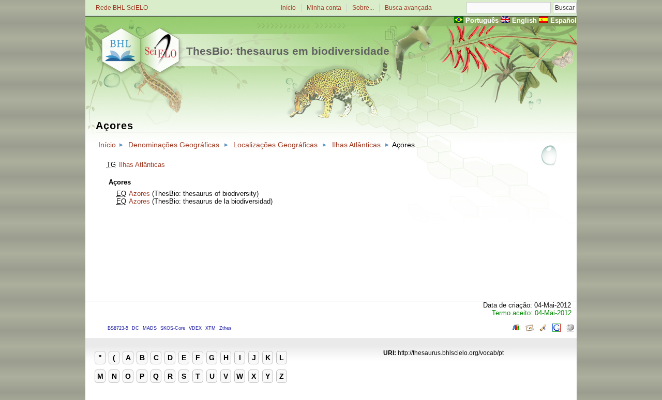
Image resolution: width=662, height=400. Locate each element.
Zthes (225, 328)
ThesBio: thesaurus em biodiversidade (287, 51)
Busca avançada (408, 7)
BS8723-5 (118, 328)
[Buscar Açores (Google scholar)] (543, 329)
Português (482, 20)
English (524, 20)
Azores (139, 193)
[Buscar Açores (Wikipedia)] (570, 329)
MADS (150, 328)
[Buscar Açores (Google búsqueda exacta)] (556, 329)
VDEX (195, 328)
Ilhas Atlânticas (356, 145)
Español (563, 20)
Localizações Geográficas (275, 145)
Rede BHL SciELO (122, 7)
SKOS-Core (172, 328)
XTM (210, 328)
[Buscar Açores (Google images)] (529, 329)
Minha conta (324, 7)
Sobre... (363, 7)
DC (135, 328)
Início (288, 7)
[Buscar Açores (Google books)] (516, 329)
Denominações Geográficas (173, 145)
